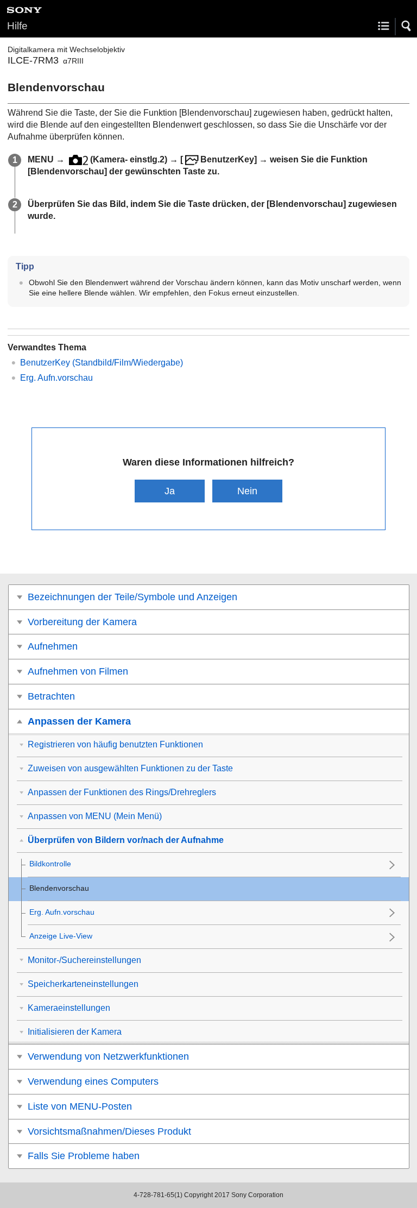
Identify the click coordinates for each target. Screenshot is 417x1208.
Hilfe (17, 26)
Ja (170, 490)
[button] (406, 26)
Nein (247, 490)
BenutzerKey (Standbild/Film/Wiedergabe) (101, 362)
